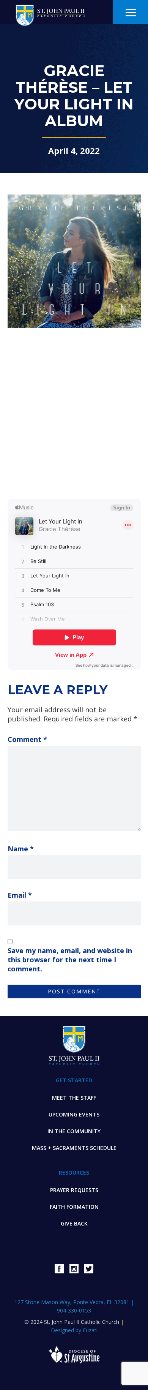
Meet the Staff (74, 1097)
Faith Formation (74, 1206)
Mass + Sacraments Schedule (74, 1147)
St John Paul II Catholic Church (52, 14)
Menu (130, 12)
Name (21, 848)
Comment (27, 739)
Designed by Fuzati (74, 1330)
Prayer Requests (74, 1190)
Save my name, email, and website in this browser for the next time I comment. (70, 959)
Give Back (74, 1223)
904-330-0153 (74, 1310)
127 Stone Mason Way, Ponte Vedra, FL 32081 (72, 1302)
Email (20, 895)
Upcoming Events (74, 1114)
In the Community (74, 1131)
